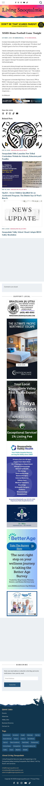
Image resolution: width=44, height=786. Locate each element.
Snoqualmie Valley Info (19, 150)
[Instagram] (10, 113)
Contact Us (5, 726)
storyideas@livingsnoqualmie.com (12, 770)
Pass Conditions (14, 742)
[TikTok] (14, 113)
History (16, 738)
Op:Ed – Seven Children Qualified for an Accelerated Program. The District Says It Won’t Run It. (21, 195)
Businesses (6, 735)
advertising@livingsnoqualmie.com (13, 772)
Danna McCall (19, 37)
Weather (18, 749)
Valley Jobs (5, 719)
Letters (23, 738)
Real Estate (25, 742)
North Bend (31, 738)
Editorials (30, 735)
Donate (4, 713)
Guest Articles (7, 738)
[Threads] (3, 113)
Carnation (15, 735)
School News (7, 746)
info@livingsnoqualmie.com (10, 768)
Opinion (5, 742)
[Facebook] (7, 113)
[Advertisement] (22, 260)
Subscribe (12, 685)
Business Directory (7, 723)
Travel (11, 749)
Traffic (5, 749)
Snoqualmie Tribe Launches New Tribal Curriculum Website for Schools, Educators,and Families (21, 156)
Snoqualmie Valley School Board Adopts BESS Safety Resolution (21, 233)
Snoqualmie (16, 746)
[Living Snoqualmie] (22, 10)
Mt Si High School (30, 37)
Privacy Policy (35, 779)
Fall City (37, 735)
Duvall (22, 735)
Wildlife (25, 749)
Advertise (5, 716)
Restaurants (34, 742)
